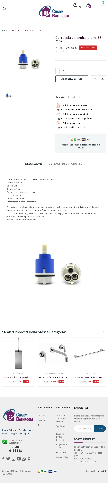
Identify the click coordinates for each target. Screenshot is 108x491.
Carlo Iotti (18, 374)
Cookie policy (62, 457)
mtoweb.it (101, 471)
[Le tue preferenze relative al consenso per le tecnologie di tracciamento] (103, 2)
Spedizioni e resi (61, 427)
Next (103, 331)
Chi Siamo (42, 415)
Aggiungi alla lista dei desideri (94, 78)
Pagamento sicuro (61, 446)
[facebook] (3, 459)
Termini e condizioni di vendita (61, 418)
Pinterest (79, 97)
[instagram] (13, 459)
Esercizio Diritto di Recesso (60, 437)
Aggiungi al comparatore (102, 78)
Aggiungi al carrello (71, 78)
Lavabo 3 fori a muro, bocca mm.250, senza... (54, 377)
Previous (97, 331)
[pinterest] (29, 459)
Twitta (74, 97)
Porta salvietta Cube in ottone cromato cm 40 (89, 377)
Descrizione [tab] (33, 163)
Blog (40, 425)
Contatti (41, 420)
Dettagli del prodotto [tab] (65, 163)
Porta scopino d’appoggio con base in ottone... (18, 377)
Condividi (68, 97)
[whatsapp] (24, 459)
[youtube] (19, 459)
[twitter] (8, 459)
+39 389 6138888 (15, 448)
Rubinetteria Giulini (54, 374)
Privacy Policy (62, 452)
